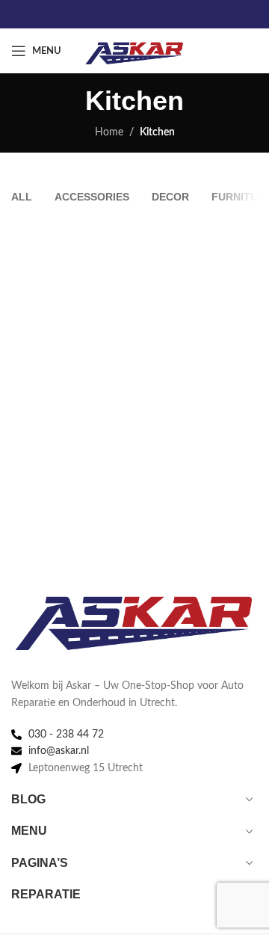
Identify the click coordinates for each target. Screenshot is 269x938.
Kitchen (157, 132)
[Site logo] (134, 51)
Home (109, 132)
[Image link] (134, 617)
